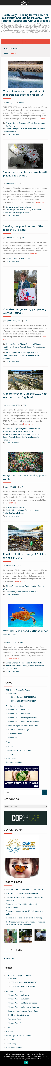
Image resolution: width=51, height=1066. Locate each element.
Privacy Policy (11, 758)
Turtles (15, 669)
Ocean (5, 355)
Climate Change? (14, 738)
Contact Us (10, 754)
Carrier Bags (10, 210)
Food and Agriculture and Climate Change (23, 726)
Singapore (20, 212)
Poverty (35, 347)
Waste (26, 212)
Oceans (42, 123)
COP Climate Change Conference (18, 690)
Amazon (9, 344)
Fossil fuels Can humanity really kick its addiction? (24, 889)
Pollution (12, 126)
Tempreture (29, 355)
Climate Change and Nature (18, 710)
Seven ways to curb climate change (19, 750)
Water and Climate (15, 734)
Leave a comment (12, 134)
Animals (9, 123)
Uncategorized (11, 258)
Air (7, 353)
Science (42, 347)
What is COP (13, 694)
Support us (9, 958)
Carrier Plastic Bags (23, 210)
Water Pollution (18, 513)
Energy (39, 344)
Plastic (5, 126)
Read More (41, 119)
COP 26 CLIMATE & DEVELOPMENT (24, 697)
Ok (26, 1062)
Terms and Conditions (14, 762)
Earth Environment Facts (15, 706)
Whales (13, 132)
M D (23, 238)
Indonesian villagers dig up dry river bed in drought (24, 918)
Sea (28, 258)
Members (9, 746)
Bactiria (9, 510)
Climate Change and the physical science (23, 722)
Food (31, 123)
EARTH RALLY (24, 129)
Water (5, 350)
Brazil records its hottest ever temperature (22, 893)
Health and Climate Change (18, 730)
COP (26, 123)
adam (21, 103)
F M (23, 184)
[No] (48, 1058)
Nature (36, 123)
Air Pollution (13, 353)
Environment (34, 129)
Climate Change (19, 123)
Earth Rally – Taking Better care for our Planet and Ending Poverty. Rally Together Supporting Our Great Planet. (25, 17)
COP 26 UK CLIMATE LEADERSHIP (23, 701)
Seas (42, 666)
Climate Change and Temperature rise (22, 718)
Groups (8, 742)
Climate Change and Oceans (19, 714)
